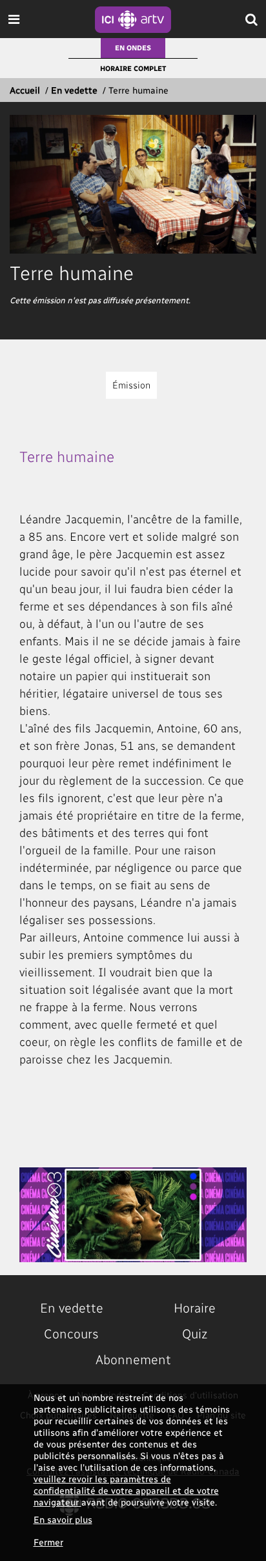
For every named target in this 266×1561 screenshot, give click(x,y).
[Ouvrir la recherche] (251, 19)
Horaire (195, 1307)
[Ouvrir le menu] (14, 19)
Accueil (25, 90)
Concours (71, 1333)
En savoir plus (63, 1519)
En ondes (133, 47)
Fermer (48, 1541)
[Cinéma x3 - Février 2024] (133, 1214)
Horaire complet (133, 68)
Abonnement (133, 1359)
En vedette (74, 90)
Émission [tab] (131, 384)
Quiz (194, 1333)
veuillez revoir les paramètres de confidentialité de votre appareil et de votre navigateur (126, 1490)
